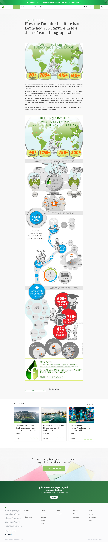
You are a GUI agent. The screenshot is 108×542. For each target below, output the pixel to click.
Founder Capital (75, 510)
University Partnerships (28, 517)
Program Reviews (59, 514)
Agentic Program (27, 510)
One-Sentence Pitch (43, 514)
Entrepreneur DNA (43, 517)
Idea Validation (43, 516)
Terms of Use (90, 539)
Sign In (103, 7)
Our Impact (90, 510)
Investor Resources (76, 514)
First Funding (43, 520)
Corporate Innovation (28, 516)
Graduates (58, 510)
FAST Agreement (75, 516)
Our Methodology (91, 511)
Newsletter (42, 523)
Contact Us (90, 520)
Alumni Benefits (59, 513)
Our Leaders (91, 513)
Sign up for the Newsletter (39, 391)
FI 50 (57, 511)
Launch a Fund (75, 511)
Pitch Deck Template (43, 513)
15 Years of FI (91, 516)
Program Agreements (76, 517)
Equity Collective (75, 513)
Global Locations (91, 514)
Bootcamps (26, 511)
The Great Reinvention (92, 517)
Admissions (26, 514)
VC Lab (25, 513)
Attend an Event (29, 391)
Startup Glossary (43, 511)
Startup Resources (43, 510)
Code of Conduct (101, 539)
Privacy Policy (95, 539)
